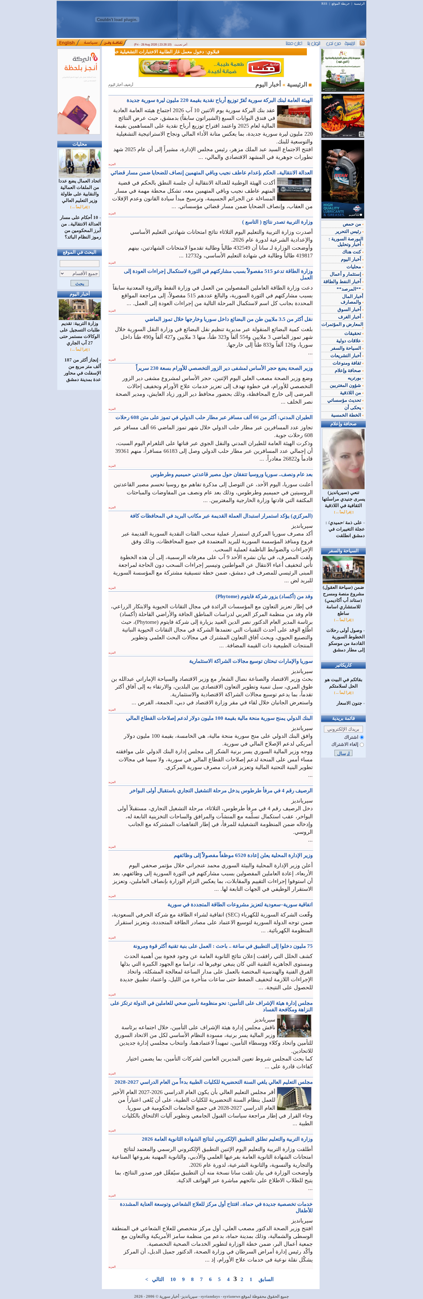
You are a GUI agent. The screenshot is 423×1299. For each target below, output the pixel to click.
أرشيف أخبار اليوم (120, 84)
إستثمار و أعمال (346, 274)
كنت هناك (352, 251)
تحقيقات (353, 333)
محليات (354, 266)
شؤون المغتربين (346, 385)
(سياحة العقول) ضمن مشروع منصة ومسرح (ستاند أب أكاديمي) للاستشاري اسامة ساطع (343, 600)
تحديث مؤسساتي (344, 400)
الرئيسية (359, 3)
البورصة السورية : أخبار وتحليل (346, 241)
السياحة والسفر (346, 348)
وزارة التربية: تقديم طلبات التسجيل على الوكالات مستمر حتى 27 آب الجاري (79, 333)
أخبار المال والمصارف (352, 299)
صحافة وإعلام (348, 370)
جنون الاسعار (349, 703)
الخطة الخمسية (346, 415)
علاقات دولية (349, 340)
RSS (324, 3)
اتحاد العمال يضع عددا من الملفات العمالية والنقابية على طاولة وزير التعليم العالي (80, 190)
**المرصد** (349, 288)
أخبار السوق (350, 309)
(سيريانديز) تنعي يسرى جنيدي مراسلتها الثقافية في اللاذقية (343, 499)
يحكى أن (353, 407)
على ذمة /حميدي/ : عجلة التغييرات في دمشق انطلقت (345, 529)
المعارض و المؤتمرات (342, 324)
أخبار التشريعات (346, 355)
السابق (266, 1279)
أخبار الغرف (350, 316)
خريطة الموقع (341, 3)
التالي (158, 1279)
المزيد (112, 164)
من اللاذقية (351, 392)
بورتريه (355, 377)
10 (173, 1279)
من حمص (352, 223)
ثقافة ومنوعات (347, 363)
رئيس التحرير (348, 231)
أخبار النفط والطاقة (342, 281)
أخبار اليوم (351, 259)
